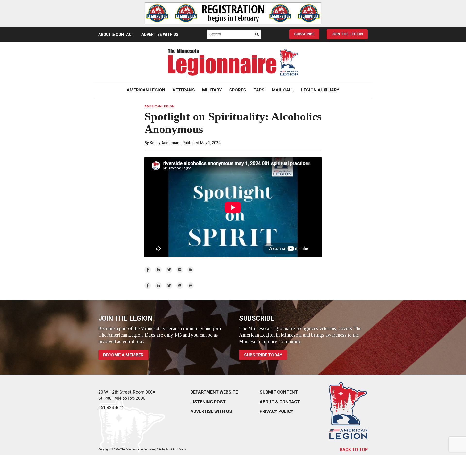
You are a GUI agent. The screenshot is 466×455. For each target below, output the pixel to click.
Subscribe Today (263, 354)
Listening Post (208, 401)
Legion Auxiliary (320, 89)
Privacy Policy (276, 411)
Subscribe (304, 34)
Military (212, 89)
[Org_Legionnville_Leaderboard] (233, 13)
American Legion (146, 89)
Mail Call (283, 89)
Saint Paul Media (176, 449)
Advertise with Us (159, 34)
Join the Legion (347, 34)
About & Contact (116, 34)
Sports (237, 89)
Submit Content (279, 392)
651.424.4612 (111, 407)
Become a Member (123, 354)
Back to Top (354, 449)
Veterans (184, 89)
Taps (259, 89)
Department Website (214, 392)
